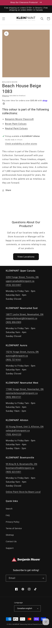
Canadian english (24, 608)
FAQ (8, 515)
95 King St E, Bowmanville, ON (21, 464)
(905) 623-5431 (13, 472)
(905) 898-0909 (13, 322)
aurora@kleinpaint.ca (17, 355)
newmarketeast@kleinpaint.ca (21, 318)
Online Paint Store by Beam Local (23, 492)
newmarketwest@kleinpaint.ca (22, 393)
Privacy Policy (12, 522)
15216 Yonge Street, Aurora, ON (22, 352)
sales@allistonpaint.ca (18, 430)
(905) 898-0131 (13, 397)
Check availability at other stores (21, 144)
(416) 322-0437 (13, 285)
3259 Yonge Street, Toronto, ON (22, 277)
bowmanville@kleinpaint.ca (20, 468)
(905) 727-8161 (13, 359)
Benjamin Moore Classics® (19, 119)
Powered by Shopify (39, 624)
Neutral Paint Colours (16, 128)
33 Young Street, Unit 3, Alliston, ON (24, 426)
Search (9, 509)
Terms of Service (14, 528)
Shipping (5, 95)
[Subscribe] (43, 578)
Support (10, 548)
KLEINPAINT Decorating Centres (22, 624)
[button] (3, 19)
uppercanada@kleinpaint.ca (20, 281)
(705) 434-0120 (13, 434)
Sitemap (10, 535)
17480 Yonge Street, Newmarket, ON (25, 389)
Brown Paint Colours (15, 123)
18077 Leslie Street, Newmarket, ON (24, 314)
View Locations (26, 256)
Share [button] (8, 190)
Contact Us (11, 541)
